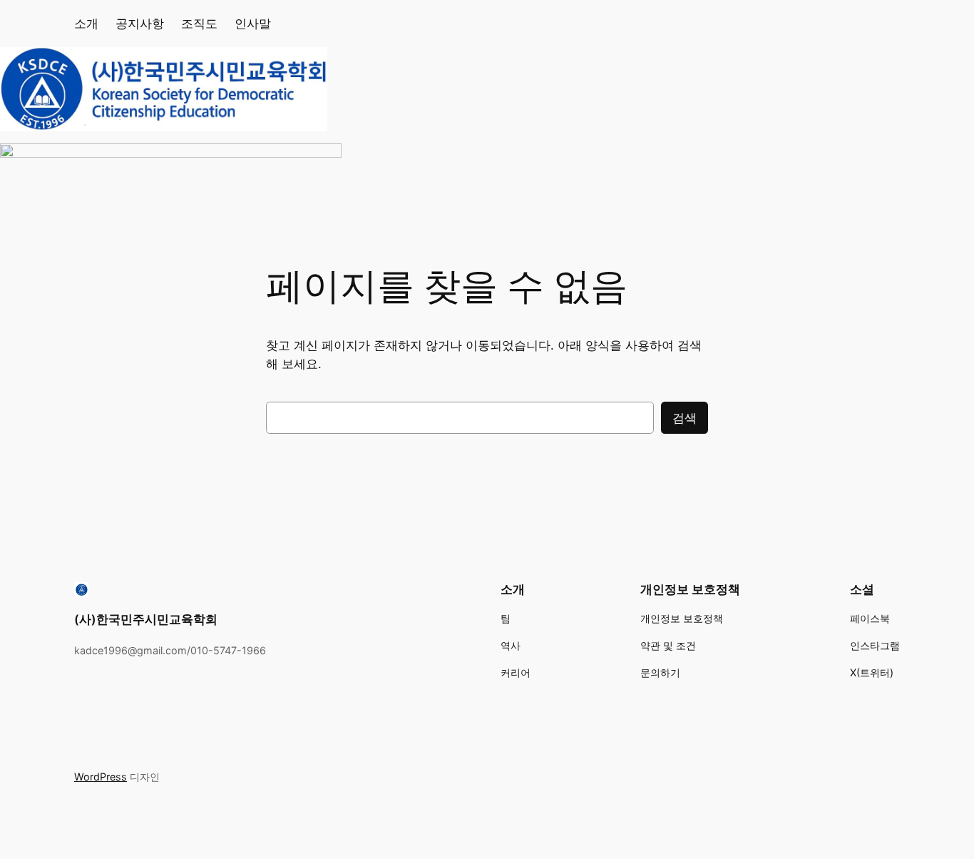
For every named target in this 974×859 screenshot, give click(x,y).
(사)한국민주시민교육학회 (145, 619)
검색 (684, 418)
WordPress (100, 777)
